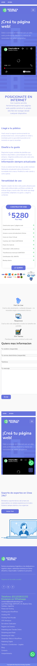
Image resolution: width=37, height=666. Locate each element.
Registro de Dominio (8, 627)
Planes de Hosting (7, 609)
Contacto (4, 650)
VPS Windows (6, 621)
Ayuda (10, 2)
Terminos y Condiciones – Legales (12, 644)
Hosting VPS (5, 615)
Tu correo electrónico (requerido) (13, 355)
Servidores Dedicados (8, 624)
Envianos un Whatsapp (13, 599)
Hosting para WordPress (9, 612)
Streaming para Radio (8, 633)
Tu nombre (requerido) (9, 349)
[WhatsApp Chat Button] (32, 654)
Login (3, 2)
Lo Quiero (18, 268)
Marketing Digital (7, 642)
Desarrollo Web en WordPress (11, 639)
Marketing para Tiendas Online (11, 630)
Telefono (4, 362)
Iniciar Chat (10, 511)
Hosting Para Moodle (8, 618)
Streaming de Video (7, 636)
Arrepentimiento (6, 653)
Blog (3, 647)
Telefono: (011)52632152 (14, 596)
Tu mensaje (5, 368)
